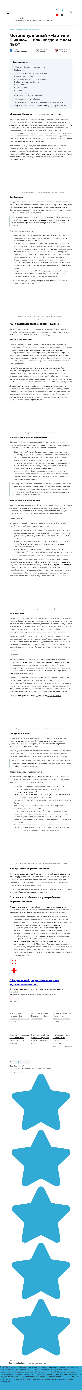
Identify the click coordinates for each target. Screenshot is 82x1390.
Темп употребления (22, 93)
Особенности (19, 70)
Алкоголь (18, 90)
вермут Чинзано (54, 696)
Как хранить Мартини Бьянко (27, 99)
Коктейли (27, 29)
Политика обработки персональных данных (27, 1363)
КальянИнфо (19, 18)
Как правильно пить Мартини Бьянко (31, 73)
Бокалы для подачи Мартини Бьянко (30, 79)
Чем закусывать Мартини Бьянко (28, 96)
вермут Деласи (28, 283)
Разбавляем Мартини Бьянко (26, 82)
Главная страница (16, 29)
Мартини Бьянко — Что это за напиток (31, 67)
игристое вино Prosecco (36, 892)
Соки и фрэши (20, 85)
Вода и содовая (21, 87)
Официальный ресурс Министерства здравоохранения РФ (40, 106)
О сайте (11, 1361)
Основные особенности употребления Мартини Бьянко (39, 102)
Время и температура (23, 76)
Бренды (36, 29)
